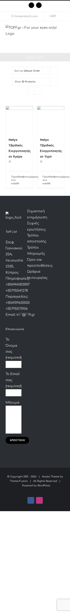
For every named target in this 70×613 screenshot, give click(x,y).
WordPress (43, 485)
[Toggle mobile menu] (62, 47)
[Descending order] (54, 71)
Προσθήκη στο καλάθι (15, 180)
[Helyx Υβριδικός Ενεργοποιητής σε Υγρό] (50, 119)
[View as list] (38, 91)
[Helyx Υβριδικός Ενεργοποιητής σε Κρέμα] (19, 119)
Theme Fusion (19, 481)
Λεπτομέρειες (26, 176)
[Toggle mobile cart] (56, 47)
